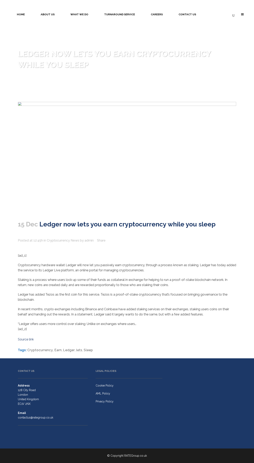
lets (79, 350)
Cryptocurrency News (63, 240)
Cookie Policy (105, 385)
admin (89, 240)
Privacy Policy (105, 401)
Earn (58, 350)
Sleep (88, 350)
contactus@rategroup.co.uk (35, 417)
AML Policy (103, 393)
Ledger (69, 350)
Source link (26, 339)
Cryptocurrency (40, 350)
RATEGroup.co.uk (135, 455)
